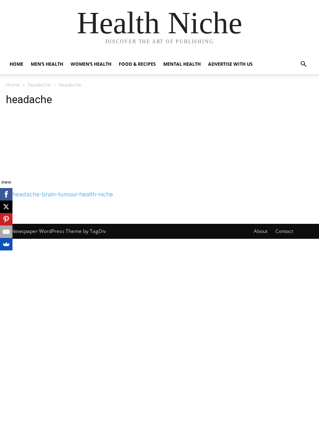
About (260, 231)
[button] (303, 64)
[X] (6, 207)
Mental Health (182, 64)
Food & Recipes (137, 64)
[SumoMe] (6, 244)
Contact (284, 231)
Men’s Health (47, 64)
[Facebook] (6, 194)
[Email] (6, 231)
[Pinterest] (6, 219)
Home (16, 64)
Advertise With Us (230, 64)
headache (39, 84)
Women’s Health (91, 64)
